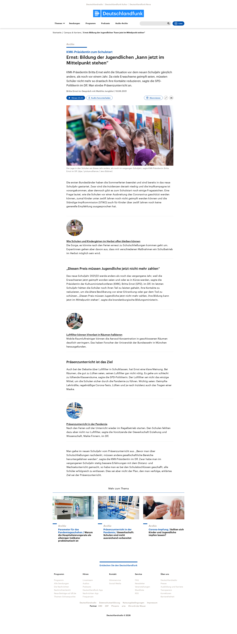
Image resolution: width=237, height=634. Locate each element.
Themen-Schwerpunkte (64, 596)
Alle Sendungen (61, 583)
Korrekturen (166, 593)
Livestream (88, 580)
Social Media (115, 583)
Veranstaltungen (142, 587)
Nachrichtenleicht (62, 590)
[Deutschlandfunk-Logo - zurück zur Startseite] (118, 13)
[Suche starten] (168, 23)
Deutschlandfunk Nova (140, 4)
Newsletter (140, 583)
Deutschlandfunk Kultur (116, 4)
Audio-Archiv (121, 23)
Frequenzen (88, 596)
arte (123, 606)
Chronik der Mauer (137, 606)
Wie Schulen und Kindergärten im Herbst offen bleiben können (103, 241)
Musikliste (139, 590)
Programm (91, 23)
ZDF (107, 606)
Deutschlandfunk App (93, 590)
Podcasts (105, 23)
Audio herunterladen (101, 98)
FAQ (137, 580)
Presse (164, 583)
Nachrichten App (90, 593)
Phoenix (115, 606)
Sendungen (74, 23)
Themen (58, 23)
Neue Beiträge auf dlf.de (65, 593)
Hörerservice (115, 580)
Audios (86, 583)
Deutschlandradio (94, 4)
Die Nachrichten (61, 587)
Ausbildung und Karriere (172, 587)
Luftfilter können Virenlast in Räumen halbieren (94, 334)
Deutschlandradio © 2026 (119, 615)
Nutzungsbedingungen (133, 602)
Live (180, 23)
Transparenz (166, 590)
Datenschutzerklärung (109, 602)
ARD (100, 606)
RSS (137, 593)
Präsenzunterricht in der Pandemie (86, 424)
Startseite (57, 32)
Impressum (152, 602)
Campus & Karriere (72, 32)
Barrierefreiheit (167, 596)
